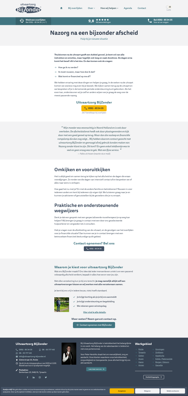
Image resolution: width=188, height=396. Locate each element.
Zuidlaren (159, 352)
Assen (141, 359)
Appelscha (159, 355)
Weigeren (147, 391)
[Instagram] (40, 377)
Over (90, 8)
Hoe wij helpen (108, 8)
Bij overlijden (75, 8)
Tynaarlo (142, 352)
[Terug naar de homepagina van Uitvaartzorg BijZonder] (28, 8)
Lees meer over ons (95, 369)
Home (61, 8)
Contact (142, 8)
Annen (141, 365)
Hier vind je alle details (94, 312)
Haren (141, 362)
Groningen (159, 349)
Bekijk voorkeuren (173, 391)
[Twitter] (46, 377)
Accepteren (122, 391)
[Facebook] (27, 377)
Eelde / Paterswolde (163, 359)
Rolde (140, 349)
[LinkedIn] (34, 377)
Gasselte (159, 365)
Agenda (128, 8)
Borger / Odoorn (162, 362)
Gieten (141, 355)
